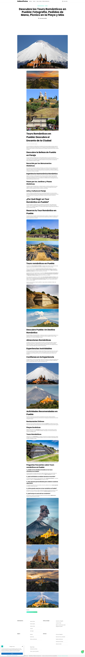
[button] (22, 646)
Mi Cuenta (59, 655)
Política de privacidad (14, 655)
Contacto (31, 628)
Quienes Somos (32, 621)
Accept (12, 653)
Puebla (46, 5)
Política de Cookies (9, 655)
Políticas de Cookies (65, 655)
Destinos (30, 1)
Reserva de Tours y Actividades (60, 636)
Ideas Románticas (40, 5)
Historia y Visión (32, 626)
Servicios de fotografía (59, 634)
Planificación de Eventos (59, 641)
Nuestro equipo (32, 623)
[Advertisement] (42, 28)
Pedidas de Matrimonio (45, 1)
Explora (34, 1)
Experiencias (32, 636)
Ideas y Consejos (39, 1)
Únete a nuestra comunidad (34, 651)
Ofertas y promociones (33, 639)
